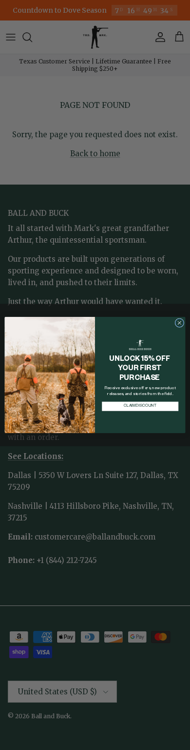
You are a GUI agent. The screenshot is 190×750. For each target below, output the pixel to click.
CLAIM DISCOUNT (140, 406)
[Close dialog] (179, 323)
